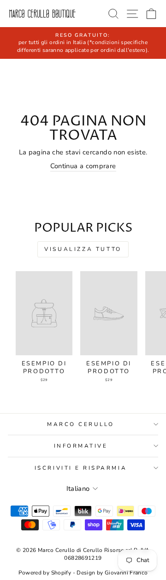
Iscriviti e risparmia (81, 468)
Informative (81, 445)
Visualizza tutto (83, 249)
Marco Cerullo (80, 424)
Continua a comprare (83, 166)
